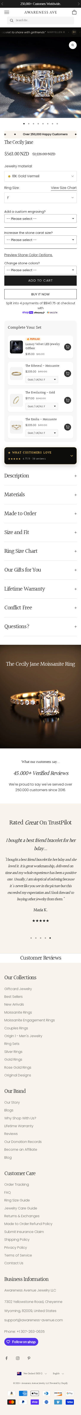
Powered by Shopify (59, 1383)
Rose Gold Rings (17, 1067)
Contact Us (13, 1263)
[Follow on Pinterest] (29, 1358)
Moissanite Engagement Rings (29, 1020)
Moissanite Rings (18, 1012)
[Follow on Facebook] (6, 1358)
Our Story (12, 1102)
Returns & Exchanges (22, 1216)
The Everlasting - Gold (40, 393)
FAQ (7, 1192)
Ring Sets (11, 1043)
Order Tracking (16, 1184)
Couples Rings (16, 1028)
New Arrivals (14, 1004)
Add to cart (40, 280)
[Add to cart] (67, 347)
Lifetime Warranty (18, 1125)
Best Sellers (13, 996)
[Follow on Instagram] (18, 1358)
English (56, 1373)
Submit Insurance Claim (24, 1231)
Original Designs (17, 1075)
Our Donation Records (23, 1141)
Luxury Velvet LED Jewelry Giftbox (42, 346)
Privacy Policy (15, 1247)
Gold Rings (13, 1059)
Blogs (8, 1110)
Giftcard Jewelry (18, 988)
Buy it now (40, 294)
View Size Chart (64, 187)
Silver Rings (13, 1051)
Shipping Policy (17, 1239)
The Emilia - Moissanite (41, 419)
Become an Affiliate (20, 1149)
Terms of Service (18, 1255)
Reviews (11, 1133)
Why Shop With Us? (20, 1118)
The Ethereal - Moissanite (42, 366)
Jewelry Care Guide (20, 1208)
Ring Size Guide (17, 1200)
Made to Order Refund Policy (28, 1223)
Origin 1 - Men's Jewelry (23, 1035)
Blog (8, 1157)
